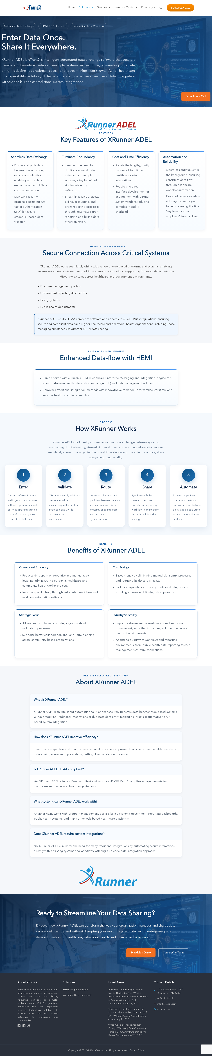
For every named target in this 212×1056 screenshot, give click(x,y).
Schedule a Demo (141, 953)
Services (102, 7)
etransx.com (163, 1009)
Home (71, 7)
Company (147, 7)
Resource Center (124, 7)
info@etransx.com (166, 1004)
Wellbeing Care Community (77, 995)
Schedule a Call (180, 8)
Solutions (85, 7)
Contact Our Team (173, 953)
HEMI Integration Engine (75, 990)
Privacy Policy (137, 1050)
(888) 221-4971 (166, 998)
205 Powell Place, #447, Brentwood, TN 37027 (170, 992)
